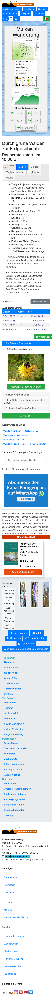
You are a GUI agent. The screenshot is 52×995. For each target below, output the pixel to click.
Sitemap (8, 815)
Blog (5, 18)
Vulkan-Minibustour (14, 729)
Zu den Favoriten (36, 638)
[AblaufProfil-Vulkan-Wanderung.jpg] (26, 97)
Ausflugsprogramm (12, 9)
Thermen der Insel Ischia (15, 435)
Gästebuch (39, 13)
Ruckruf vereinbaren (15, 794)
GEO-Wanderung (8, 626)
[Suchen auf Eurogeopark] (16, 18)
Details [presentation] (22, 167)
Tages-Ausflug (12, 774)
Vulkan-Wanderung (8, 619)
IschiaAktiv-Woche (13, 958)
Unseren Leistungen (14, 936)
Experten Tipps (10, 13)
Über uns (42, 9)
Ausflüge (8, 707)
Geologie (8, 694)
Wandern (9, 662)
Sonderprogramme (14, 804)
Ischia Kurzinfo (11, 713)
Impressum (9, 884)
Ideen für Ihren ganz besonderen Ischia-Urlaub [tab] (24, 401)
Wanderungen (11, 943)
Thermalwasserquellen (15, 748)
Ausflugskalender (13, 769)
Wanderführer (11, 678)
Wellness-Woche (12, 966)
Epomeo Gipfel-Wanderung (8, 600)
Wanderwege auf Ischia (14, 444)
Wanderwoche (11, 667)
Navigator (25, 13)
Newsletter (9, 892)
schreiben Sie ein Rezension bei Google (27, 648)
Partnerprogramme (14, 799)
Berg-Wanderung (13, 734)
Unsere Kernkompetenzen (17, 788)
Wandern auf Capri (12, 431)
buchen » (7, 301)
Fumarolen (10, 753)
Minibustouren (11, 683)
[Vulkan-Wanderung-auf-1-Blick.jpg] (26, 73)
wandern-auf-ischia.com (16, 917)
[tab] (22, 167)
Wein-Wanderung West (8, 611)
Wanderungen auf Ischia (14, 439)
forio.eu (8, 909)
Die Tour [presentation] (35, 167)
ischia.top (9, 902)
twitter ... (37, 469)
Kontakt (38, 633)
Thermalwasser (12, 688)
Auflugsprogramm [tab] (17, 395)
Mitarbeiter (10, 783)
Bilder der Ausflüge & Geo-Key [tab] (21, 408)
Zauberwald (10, 759)
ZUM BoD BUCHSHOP (23, 572)
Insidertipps (10, 973)
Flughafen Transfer (37, 444)
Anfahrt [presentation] (9, 178)
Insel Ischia (29, 9)
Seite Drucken (19, 633)
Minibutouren (11, 951)
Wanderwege (11, 672)
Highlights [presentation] (34, 172)
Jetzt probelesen (27, 566)
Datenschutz (10, 877)
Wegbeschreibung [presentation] (15, 172)
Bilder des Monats (14, 764)
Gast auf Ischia (31, 431)
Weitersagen (27, 643)
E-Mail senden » (41, 301)
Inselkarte (9, 718)
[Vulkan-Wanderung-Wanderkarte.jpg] (26, 49)
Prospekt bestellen (14, 810)
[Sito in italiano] (46, 18)
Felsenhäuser (11, 743)
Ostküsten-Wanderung (8, 591)
